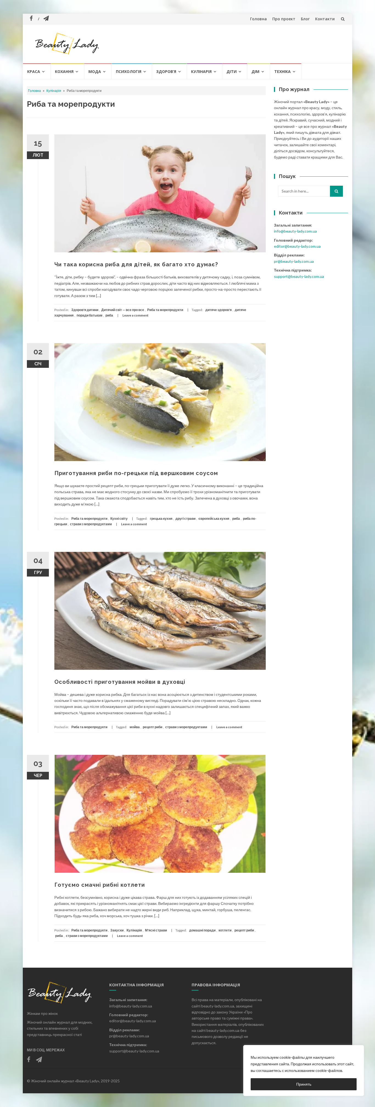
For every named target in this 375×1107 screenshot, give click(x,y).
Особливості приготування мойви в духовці (119, 682)
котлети (225, 930)
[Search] (336, 191)
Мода (94, 71)
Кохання (64, 71)
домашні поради (202, 930)
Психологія (128, 71)
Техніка (282, 71)
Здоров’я (166, 71)
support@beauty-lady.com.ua (299, 276)
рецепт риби (152, 727)
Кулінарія (201, 71)
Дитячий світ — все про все (122, 310)
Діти (231, 71)
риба (109, 315)
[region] (303, 1070)
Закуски (117, 930)
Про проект (283, 18)
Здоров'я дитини (84, 310)
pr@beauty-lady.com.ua (294, 261)
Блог (305, 18)
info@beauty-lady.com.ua (295, 231)
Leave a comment (135, 315)
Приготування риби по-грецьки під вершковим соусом (136, 473)
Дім (255, 71)
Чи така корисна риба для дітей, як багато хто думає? (136, 264)
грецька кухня (161, 518)
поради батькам (89, 315)
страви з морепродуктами (91, 524)
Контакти (325, 18)
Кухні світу (119, 518)
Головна (258, 18)
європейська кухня (213, 518)
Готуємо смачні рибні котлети (99, 885)
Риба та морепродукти (165, 310)
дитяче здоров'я (218, 310)
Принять (303, 1084)
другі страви (185, 518)
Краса (33, 71)
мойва (135, 727)
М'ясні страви (156, 930)
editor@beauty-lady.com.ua (297, 246)
